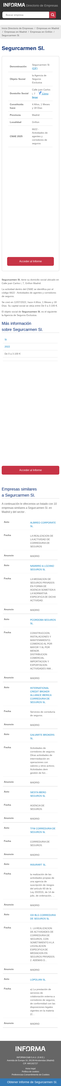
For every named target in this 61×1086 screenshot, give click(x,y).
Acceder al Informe (30, 261)
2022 (7, 346)
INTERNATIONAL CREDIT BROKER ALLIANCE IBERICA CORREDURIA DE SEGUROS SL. (40, 695)
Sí (6, 339)
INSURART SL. (38, 864)
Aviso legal (30, 1068)
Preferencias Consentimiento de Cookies (30, 1074)
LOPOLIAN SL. (38, 979)
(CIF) (35, 68)
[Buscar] (52, 14)
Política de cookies (30, 1071)
